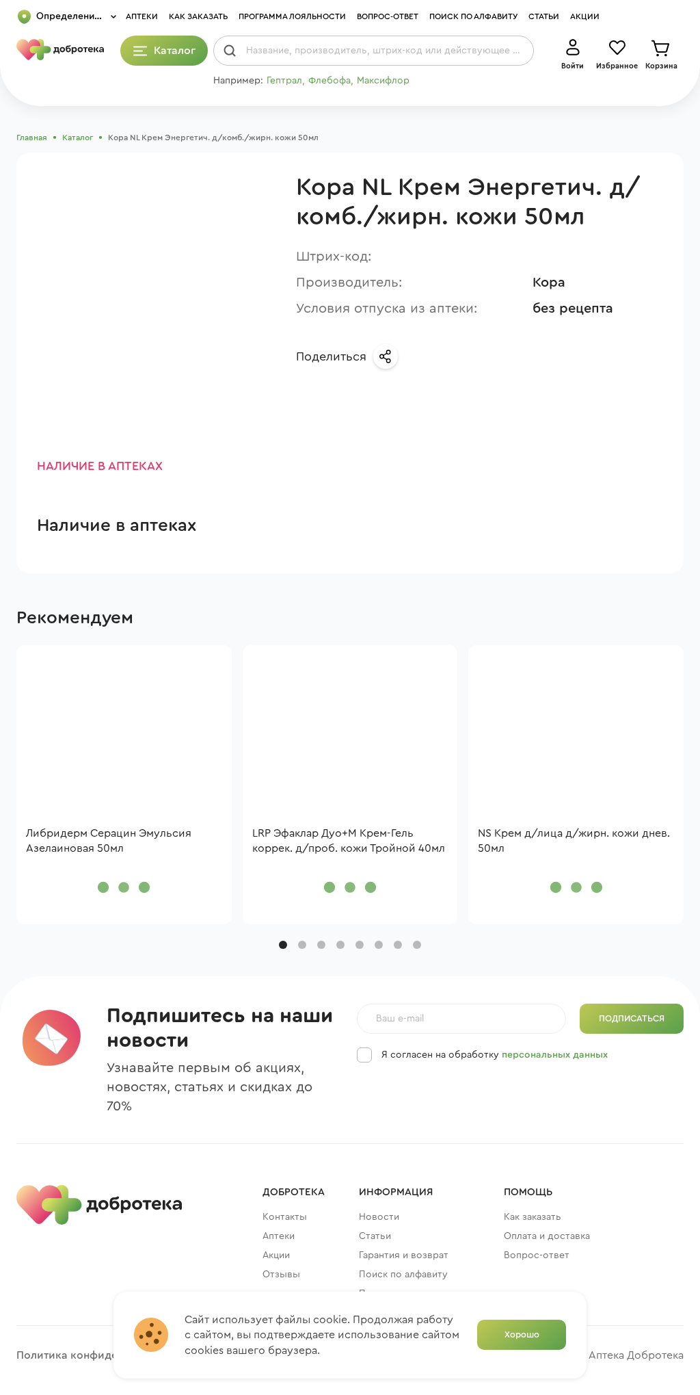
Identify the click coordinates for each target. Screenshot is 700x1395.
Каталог (77, 137)
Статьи (543, 16)
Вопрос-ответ (387, 16)
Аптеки (142, 16)
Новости (379, 1217)
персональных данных (555, 1055)
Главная (31, 137)
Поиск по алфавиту (473, 16)
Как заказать (198, 16)
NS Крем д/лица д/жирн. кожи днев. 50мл (574, 841)
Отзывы (281, 1274)
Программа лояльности (292, 16)
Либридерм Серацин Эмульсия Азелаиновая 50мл (108, 841)
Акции (585, 16)
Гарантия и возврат (403, 1255)
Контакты (284, 1217)
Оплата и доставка (547, 1236)
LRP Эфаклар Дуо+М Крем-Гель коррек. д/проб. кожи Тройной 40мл (348, 841)
